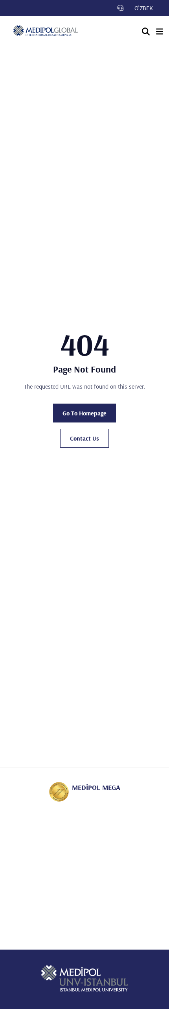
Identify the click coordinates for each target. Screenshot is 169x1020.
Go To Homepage (84, 413)
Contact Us (84, 438)
